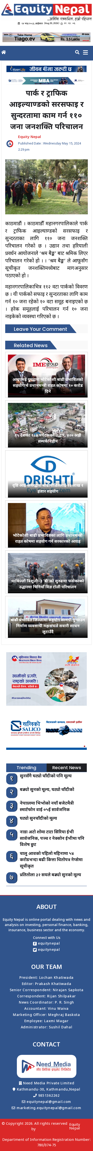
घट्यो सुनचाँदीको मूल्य (38, 818)
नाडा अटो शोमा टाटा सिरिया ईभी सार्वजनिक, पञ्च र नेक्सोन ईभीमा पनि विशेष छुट (52, 839)
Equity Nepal (74, 1126)
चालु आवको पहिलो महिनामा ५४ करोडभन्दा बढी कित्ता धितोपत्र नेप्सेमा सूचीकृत (51, 860)
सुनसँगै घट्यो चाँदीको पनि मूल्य (46, 776)
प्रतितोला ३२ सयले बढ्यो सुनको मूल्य (50, 875)
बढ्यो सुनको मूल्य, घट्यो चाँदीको (47, 790)
